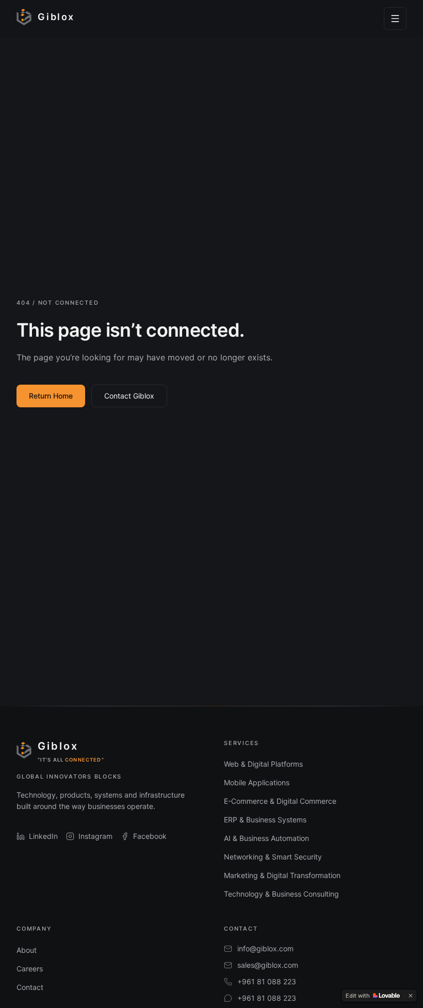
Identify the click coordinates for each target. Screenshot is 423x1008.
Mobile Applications (256, 782)
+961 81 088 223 (266, 981)
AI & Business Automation (266, 838)
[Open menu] (395, 18)
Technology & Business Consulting (281, 893)
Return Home (51, 395)
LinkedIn (43, 836)
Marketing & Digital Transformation (282, 875)
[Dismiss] (410, 995)
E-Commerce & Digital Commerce (280, 801)
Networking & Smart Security (273, 856)
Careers (30, 968)
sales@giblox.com (267, 965)
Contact (30, 987)
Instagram (95, 836)
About (27, 950)
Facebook (150, 836)
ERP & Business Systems (265, 819)
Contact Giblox (129, 395)
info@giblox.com (265, 948)
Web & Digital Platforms (263, 763)
